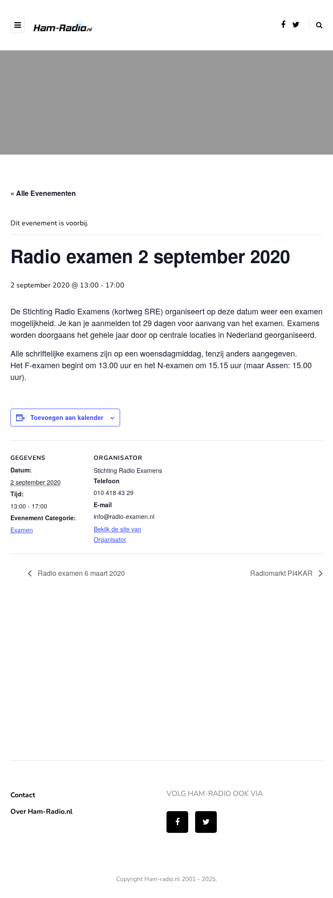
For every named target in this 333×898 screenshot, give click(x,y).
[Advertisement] (75, 676)
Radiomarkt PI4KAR (282, 573)
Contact (22, 795)
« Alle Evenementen (43, 193)
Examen (21, 529)
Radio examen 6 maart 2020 (80, 573)
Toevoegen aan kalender (66, 417)
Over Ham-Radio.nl (41, 811)
